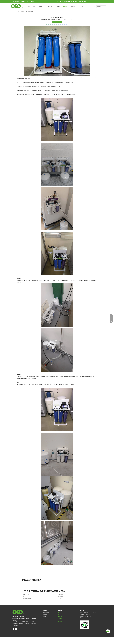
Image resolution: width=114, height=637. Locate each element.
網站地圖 (67, 635)
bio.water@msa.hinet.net (88, 618)
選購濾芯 (45, 616)
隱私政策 (71, 635)
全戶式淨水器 (46, 612)
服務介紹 (60, 616)
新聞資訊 (60, 620)
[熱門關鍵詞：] (94, 6)
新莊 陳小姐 (24, 596)
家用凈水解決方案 (74, 1)
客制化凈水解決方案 (83, 1)
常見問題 (60, 618)
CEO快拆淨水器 (66, 1)
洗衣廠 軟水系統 (25, 594)
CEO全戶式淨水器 (59, 1)
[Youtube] (16, 629)
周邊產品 (45, 614)
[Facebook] (13, 629)
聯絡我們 (60, 621)
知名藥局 (59, 598)
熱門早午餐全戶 (60, 596)
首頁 (59, 612)
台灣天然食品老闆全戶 (27, 598)
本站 (72, 19)
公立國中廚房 (60, 594)
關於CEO (60, 614)
